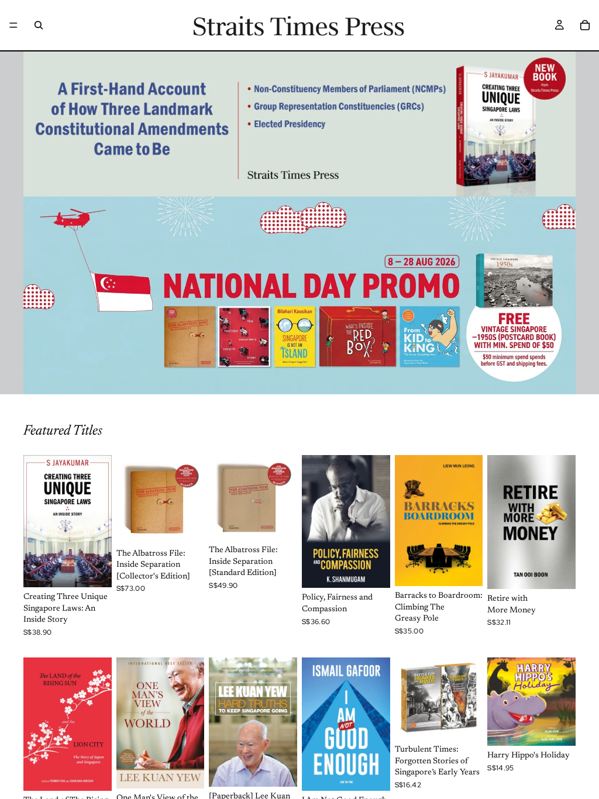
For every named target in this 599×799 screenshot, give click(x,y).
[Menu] (13, 25)
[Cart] (585, 25)
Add (103, 568)
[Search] (38, 25)
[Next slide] (470, 698)
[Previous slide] (408, 698)
